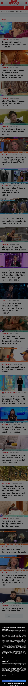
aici (23, 648)
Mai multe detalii (15, 637)
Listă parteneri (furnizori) (6, 676)
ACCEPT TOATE (14, 680)
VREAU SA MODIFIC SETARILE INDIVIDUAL (14, 683)
